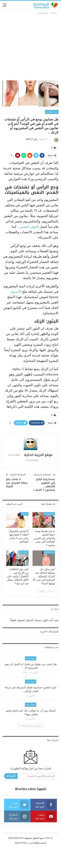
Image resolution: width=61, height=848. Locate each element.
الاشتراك (10, 776)
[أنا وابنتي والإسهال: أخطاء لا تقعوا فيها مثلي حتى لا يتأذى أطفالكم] (17, 520)
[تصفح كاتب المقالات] (55, 139)
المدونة (24, 513)
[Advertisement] (30, 46)
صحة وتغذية (51, 112)
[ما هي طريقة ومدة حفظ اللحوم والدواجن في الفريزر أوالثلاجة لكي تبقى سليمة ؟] (44, 520)
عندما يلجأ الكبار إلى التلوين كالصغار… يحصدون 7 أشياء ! (44, 484)
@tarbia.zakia (25, 789)
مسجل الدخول (33, 620)
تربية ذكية (23, 552)
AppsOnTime (21, 842)
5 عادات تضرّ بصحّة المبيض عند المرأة (17, 483)
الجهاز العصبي (29, 226)
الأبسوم (16, 291)
